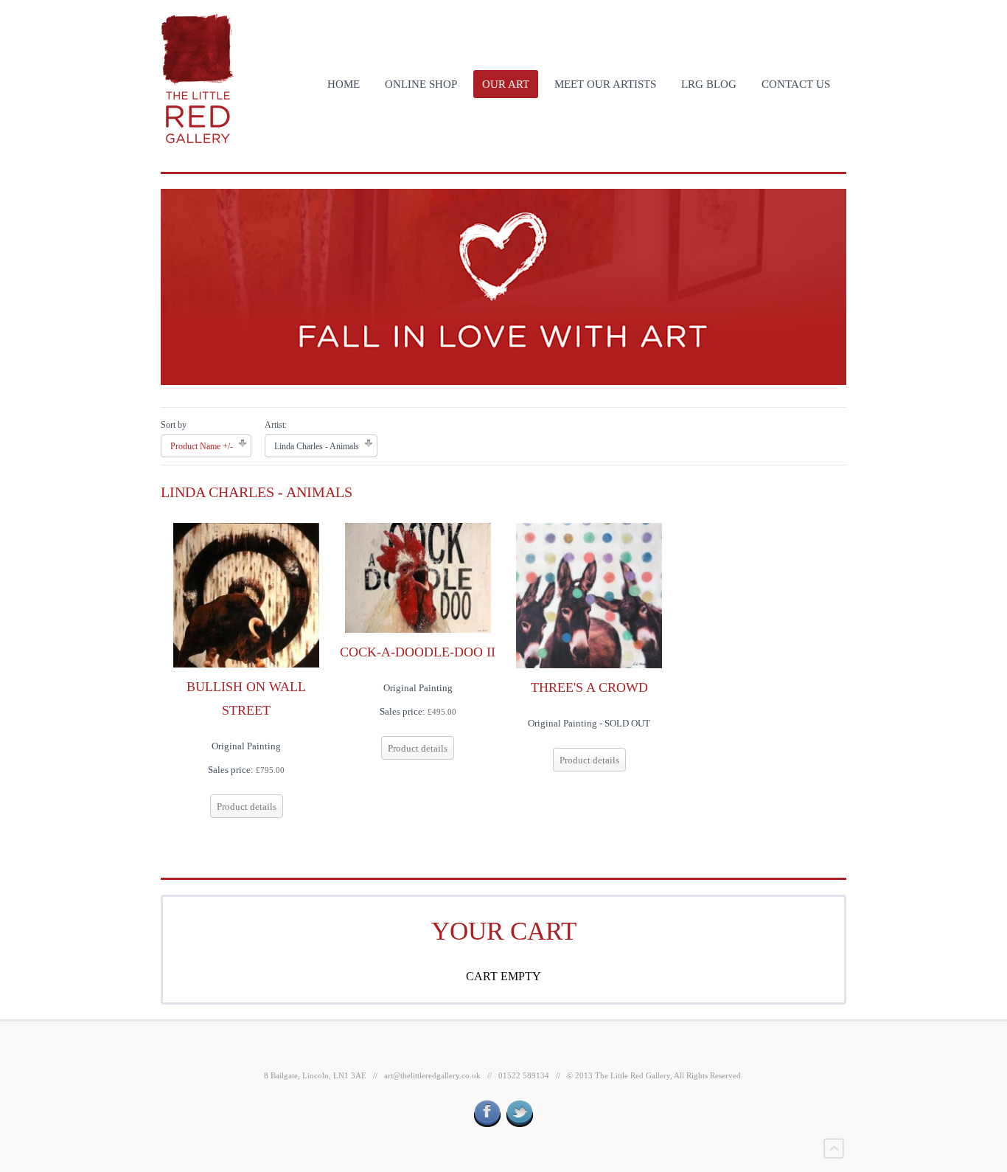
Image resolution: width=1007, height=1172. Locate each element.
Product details (246, 806)
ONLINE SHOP (421, 84)
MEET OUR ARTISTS (605, 84)
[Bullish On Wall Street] (246, 594)
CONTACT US (796, 84)
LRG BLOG (708, 84)
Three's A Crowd (589, 687)
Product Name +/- (201, 446)
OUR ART (505, 84)
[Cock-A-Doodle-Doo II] (418, 576)
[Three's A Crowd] (589, 594)
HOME (343, 84)
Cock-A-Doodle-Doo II (417, 652)
